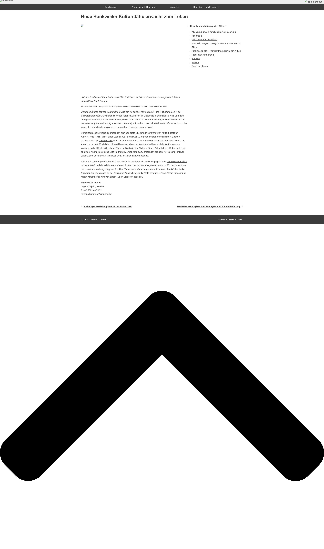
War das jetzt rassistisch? (153, 165)
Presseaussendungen (203, 55)
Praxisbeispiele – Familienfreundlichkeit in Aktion (128, 106)
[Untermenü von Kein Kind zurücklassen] (218, 7)
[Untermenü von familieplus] (117, 7)
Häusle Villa (102, 148)
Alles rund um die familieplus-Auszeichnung (214, 32)
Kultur (156, 106)
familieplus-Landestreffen (204, 39)
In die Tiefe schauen (148, 173)
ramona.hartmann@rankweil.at (96, 194)
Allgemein (197, 36)
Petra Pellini (95, 136)
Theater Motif (106, 140)
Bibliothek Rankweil (114, 165)
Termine (196, 58)
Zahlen (195, 62)
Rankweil (163, 106)
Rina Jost (93, 144)
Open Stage (123, 177)
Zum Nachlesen (200, 66)
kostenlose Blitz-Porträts (110, 152)
